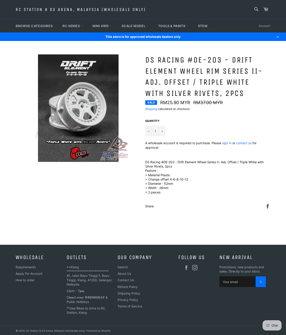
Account (264, 26)
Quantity (152, 120)
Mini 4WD (101, 26)
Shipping (151, 109)
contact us (244, 143)
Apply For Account (29, 273)
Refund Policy (128, 287)
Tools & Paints (172, 26)
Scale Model (134, 26)
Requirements (26, 267)
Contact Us (126, 280)
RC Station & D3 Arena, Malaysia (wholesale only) (81, 9)
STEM (202, 26)
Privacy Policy (128, 300)
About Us (124, 273)
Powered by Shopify (98, 330)
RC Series (72, 26)
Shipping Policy (129, 293)
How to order (25, 280)
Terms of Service (130, 306)
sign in (226, 143)
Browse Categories (34, 26)
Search (123, 267)
